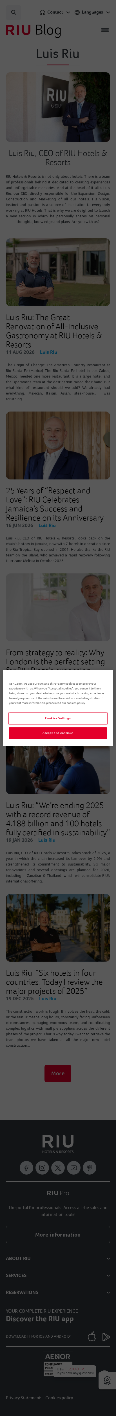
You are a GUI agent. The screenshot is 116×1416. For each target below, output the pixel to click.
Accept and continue (58, 733)
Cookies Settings (58, 718)
